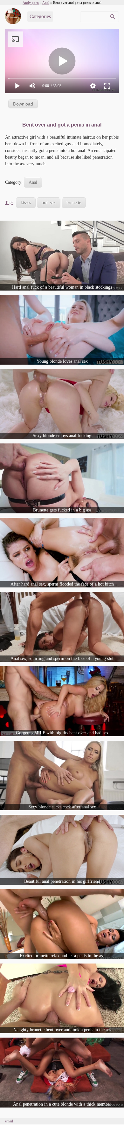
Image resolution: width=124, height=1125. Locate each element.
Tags (9, 202)
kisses (26, 202)
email (9, 1121)
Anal (33, 182)
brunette (73, 202)
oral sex (49, 202)
